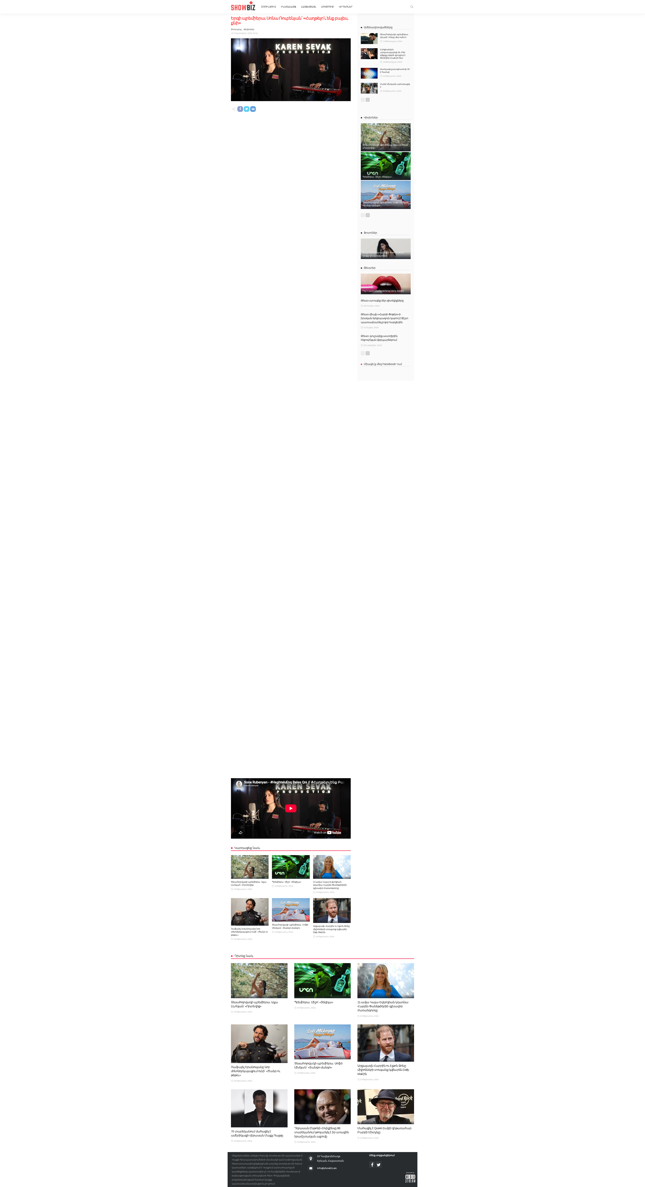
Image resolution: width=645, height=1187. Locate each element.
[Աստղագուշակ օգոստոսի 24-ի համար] (369, 73)
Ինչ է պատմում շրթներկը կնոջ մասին (383, 291)
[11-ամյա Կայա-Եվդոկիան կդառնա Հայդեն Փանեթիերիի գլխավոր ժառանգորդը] (332, 867)
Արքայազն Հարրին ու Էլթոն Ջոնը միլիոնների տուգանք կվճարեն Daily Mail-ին (331, 929)
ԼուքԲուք (327, 6)
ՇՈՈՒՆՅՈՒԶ (268, 6)
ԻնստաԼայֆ (288, 6)
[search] (412, 6)
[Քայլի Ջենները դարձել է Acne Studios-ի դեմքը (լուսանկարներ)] (386, 249)
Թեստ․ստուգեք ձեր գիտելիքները (382, 300)
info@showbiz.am (327, 1168)
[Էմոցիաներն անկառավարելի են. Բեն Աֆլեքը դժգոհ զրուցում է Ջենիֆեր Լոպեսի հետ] (369, 53)
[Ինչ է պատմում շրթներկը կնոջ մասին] (386, 284)
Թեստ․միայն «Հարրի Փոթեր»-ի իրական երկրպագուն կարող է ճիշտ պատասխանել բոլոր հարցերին (384, 318)
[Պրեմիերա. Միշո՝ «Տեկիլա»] (291, 867)
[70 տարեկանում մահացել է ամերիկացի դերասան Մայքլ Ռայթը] (259, 1108)
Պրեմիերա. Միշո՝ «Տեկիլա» (286, 882)
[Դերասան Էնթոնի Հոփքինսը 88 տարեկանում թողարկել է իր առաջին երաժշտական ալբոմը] (322, 1106)
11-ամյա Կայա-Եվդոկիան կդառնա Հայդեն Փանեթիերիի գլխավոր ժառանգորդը (330, 885)
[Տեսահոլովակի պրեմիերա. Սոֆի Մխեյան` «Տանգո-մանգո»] (291, 910)
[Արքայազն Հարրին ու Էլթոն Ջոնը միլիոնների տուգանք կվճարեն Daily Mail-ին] (332, 910)
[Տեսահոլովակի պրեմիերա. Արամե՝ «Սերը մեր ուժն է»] (369, 38)
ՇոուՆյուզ (236, 29)
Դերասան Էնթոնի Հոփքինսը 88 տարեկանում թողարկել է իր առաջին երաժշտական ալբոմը (321, 1132)
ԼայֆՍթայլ (308, 6)
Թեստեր (370, 268)
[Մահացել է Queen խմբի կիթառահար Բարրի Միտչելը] (385, 1106)
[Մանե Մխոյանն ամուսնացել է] (369, 88)
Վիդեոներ (346, 6)
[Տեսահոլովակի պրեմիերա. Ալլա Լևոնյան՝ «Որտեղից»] (250, 867)
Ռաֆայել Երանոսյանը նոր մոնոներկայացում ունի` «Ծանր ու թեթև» (249, 931)
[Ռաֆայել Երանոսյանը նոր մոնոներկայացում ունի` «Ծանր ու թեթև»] (250, 912)
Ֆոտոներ (370, 233)
